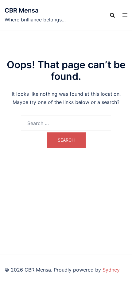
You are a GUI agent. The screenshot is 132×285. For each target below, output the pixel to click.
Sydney (111, 270)
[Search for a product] (112, 15)
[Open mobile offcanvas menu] (124, 15)
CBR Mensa (21, 10)
